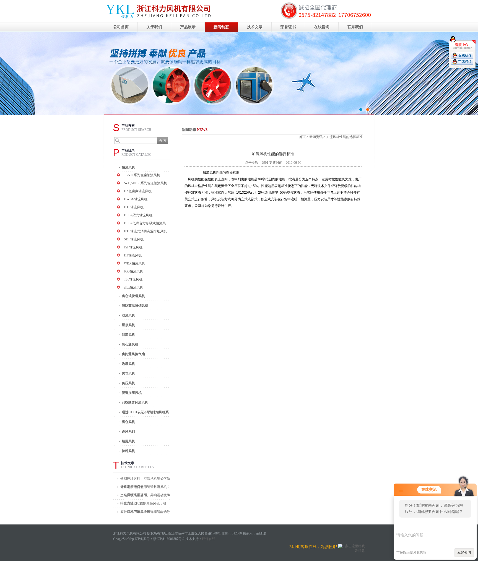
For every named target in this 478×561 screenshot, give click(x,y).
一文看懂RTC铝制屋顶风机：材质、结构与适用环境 (143, 505)
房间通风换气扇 (133, 354)
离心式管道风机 (133, 296)
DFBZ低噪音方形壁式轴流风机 (145, 224)
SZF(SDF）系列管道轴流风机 (145, 183)
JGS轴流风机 (133, 271)
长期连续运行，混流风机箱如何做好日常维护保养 (145, 480)
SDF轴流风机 (134, 239)
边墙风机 (128, 364)
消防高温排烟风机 (135, 306)
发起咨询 (464, 552)
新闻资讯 (316, 137)
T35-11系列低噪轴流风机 (142, 175)
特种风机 (128, 451)
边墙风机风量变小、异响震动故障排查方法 (145, 496)
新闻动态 (221, 27)
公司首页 (121, 27)
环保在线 (208, 539)
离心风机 (128, 422)
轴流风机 (128, 167)
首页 (302, 137)
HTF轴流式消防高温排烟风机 (145, 231)
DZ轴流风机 (133, 255)
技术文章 (255, 27)
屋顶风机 (128, 325)
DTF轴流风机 (134, 207)
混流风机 (128, 315)
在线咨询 (321, 27)
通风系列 (128, 431)
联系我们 (355, 27)
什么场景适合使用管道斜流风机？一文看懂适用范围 (145, 488)
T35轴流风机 (133, 279)
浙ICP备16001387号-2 (169, 539)
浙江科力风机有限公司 (239, 73)
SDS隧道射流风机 (135, 402)
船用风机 (128, 441)
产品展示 (188, 27)
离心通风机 (130, 344)
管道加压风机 (132, 393)
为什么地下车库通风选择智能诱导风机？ (145, 513)
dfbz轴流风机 (133, 287)
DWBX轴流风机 (135, 199)
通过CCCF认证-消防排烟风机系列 (145, 413)
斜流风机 (128, 335)
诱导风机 (128, 373)
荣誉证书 (288, 27)
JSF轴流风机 (133, 247)
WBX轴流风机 (134, 263)
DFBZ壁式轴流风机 (138, 215)
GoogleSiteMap (123, 539)
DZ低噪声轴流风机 (138, 191)
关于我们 (154, 27)
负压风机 (128, 383)
